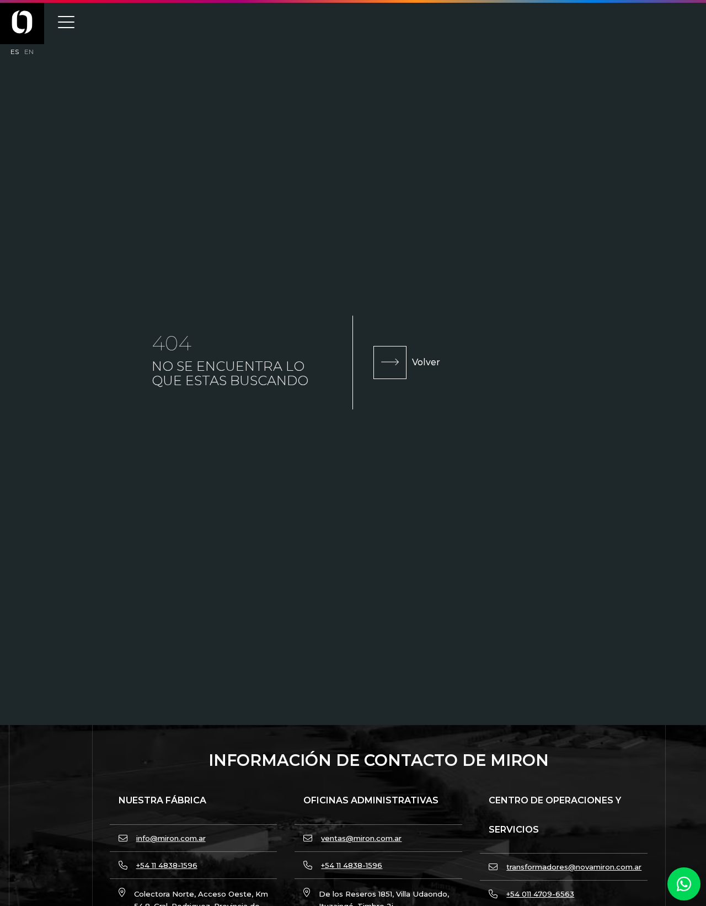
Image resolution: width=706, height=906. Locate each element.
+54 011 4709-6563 (540, 893)
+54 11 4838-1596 (166, 865)
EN (29, 51)
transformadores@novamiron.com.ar (573, 866)
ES (14, 51)
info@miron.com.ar (171, 838)
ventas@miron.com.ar (361, 838)
